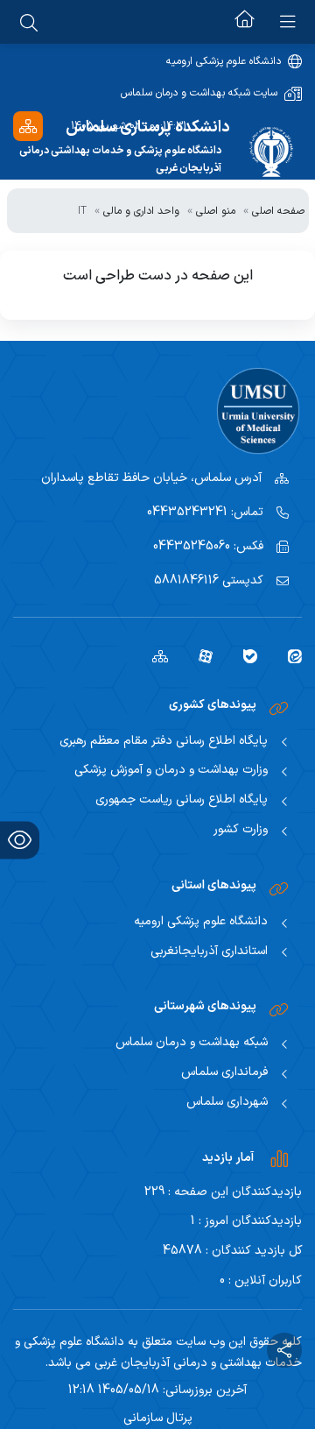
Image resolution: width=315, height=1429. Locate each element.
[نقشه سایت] (28, 125)
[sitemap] (153, 655)
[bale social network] (243, 655)
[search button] (29, 22)
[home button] (244, 22)
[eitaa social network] (288, 655)
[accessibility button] (19, 840)
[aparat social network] (199, 655)
